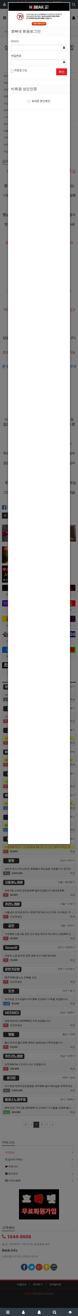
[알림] (39, 1312)
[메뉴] (8, 1312)
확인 (61, 71)
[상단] (70, 1312)
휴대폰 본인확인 (41, 101)
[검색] (54, 1312)
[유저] (23, 1312)
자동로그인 (20, 70)
